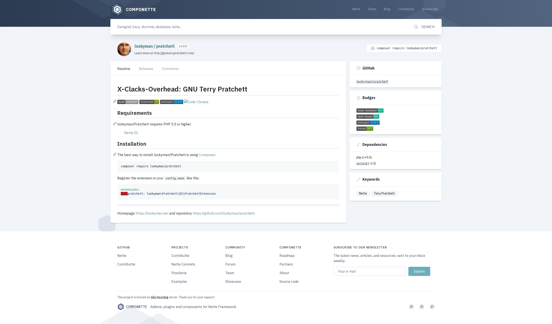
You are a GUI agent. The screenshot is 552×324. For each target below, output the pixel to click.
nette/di (362, 163)
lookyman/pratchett (372, 81)
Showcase (233, 281)
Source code (289, 281)
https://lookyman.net (152, 213)
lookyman (144, 46)
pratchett (166, 46)
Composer (207, 155)
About (284, 273)
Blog (387, 9)
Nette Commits (183, 264)
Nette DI (131, 133)
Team (229, 273)
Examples (179, 281)
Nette (356, 9)
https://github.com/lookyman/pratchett (223, 213)
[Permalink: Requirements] (115, 123)
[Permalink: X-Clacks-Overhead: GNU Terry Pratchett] (115, 101)
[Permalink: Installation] (115, 154)
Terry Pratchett (384, 193)
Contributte (406, 9)
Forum (372, 9)
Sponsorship (430, 9)
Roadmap (287, 255)
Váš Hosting (159, 297)
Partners (286, 264)
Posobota (179, 273)
